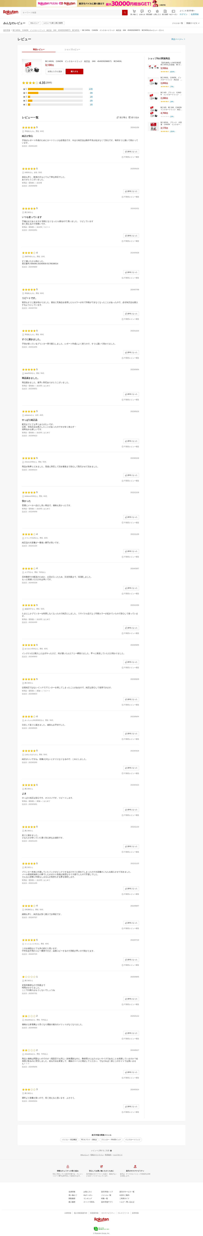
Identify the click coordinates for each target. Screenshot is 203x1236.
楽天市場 (6, 30)
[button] (142, 12)
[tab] (39, 49)
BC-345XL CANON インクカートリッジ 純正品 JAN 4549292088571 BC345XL (46, 30)
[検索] (125, 12)
